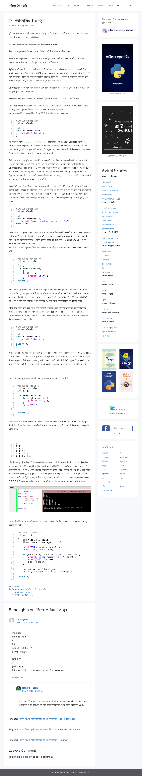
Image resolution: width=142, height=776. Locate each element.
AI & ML (90, 5)
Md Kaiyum (22, 619)
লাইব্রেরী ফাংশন (107, 195)
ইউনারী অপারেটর (107, 220)
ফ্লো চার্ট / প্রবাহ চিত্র (109, 332)
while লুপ (105, 260)
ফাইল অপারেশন (107, 318)
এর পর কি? (105, 336)
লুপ (33, 589)
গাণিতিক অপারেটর (107, 216)
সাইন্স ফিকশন (123, 470)
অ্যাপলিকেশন (123, 457)
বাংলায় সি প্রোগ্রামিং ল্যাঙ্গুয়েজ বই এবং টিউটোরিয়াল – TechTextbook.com (50, 729)
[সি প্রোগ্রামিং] (109, 359)
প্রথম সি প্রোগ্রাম (107, 186)
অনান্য (121, 486)
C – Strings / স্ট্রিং (109, 328)
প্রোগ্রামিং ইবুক (56, 5)
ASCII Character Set (111, 199)
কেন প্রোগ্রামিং (106, 182)
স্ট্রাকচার (105, 309)
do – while (106, 264)
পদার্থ (120, 482)
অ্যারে (104, 291)
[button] (130, 5)
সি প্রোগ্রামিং (16, 586)
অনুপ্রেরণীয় (123, 461)
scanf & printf (108, 242)
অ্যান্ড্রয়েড (105, 474)
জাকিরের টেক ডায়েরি (18, 5)
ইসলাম (121, 465)
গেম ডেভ (122, 474)
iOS (103, 470)
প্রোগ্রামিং (77, 5)
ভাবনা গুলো (122, 478)
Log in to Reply (19, 677)
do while (13, 521)
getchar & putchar (110, 238)
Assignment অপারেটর (110, 212)
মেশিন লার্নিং (105, 457)
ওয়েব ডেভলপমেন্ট (107, 490)
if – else (105, 256)
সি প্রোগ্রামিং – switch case (22, 595)
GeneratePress (84, 772)
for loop (15, 589)
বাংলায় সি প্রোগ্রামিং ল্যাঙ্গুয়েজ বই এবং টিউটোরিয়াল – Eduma (43, 740)
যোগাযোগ (110, 5)
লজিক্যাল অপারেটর (108, 225)
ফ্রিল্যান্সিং (100, 5)
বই (69, 5)
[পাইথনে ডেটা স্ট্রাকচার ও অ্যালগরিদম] (109, 381)
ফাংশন (104, 281)
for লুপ (104, 268)
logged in (27, 756)
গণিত (103, 486)
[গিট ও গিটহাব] (126, 381)
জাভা (103, 478)
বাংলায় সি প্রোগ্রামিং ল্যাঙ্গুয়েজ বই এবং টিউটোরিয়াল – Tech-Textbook (48, 719)
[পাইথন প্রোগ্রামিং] (126, 359)
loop (22, 589)
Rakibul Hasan (30, 687)
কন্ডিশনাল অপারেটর (108, 229)
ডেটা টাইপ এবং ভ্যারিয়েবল (110, 190)
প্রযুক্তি (104, 465)
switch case (107, 272)
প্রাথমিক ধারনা (106, 251)
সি (35, 589)
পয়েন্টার (104, 300)
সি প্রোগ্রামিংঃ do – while (21, 592)
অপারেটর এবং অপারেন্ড (109, 208)
